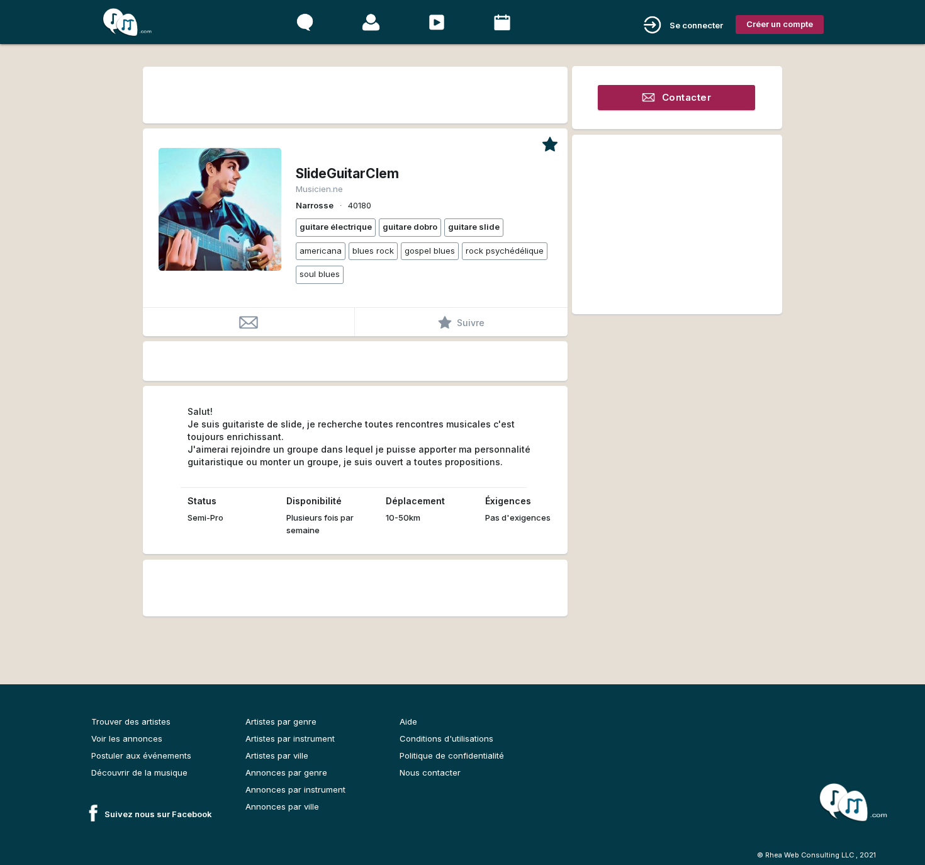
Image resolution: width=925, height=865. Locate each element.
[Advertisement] (354, 93)
